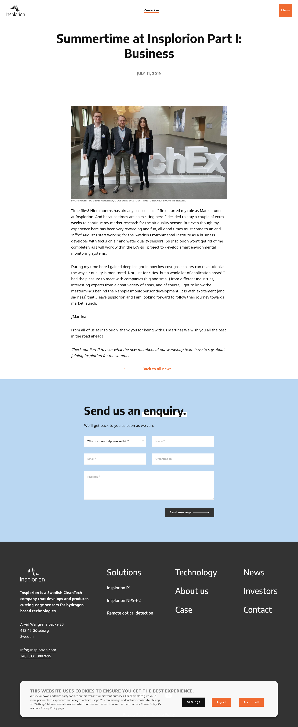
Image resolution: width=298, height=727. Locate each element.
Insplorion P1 (119, 587)
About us (192, 591)
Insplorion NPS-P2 (124, 600)
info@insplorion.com (38, 649)
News (254, 572)
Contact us (151, 10)
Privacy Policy (49, 708)
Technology (196, 572)
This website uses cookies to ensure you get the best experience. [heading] (112, 690)
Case (183, 609)
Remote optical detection (130, 612)
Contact (257, 609)
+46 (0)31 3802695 (35, 655)
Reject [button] (221, 702)
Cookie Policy (149, 704)
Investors (260, 591)
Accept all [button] (251, 702)
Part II (94, 349)
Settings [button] (193, 702)
